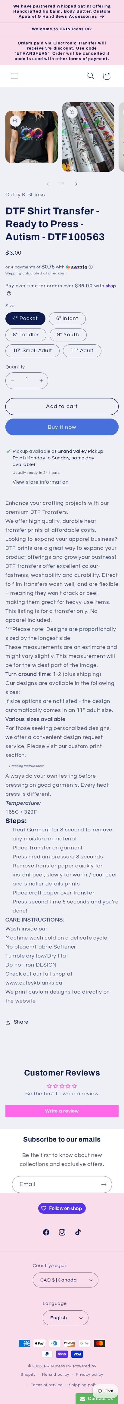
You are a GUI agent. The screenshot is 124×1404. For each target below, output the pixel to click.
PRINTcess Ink (58, 1366)
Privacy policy (89, 1374)
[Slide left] (47, 183)
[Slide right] (76, 183)
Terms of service (46, 1385)
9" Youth (68, 334)
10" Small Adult (32, 350)
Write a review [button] (62, 1111)
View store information (41, 482)
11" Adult (82, 350)
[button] (15, 76)
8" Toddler (26, 334)
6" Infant (67, 318)
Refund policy (55, 1374)
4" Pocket (25, 318)
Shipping (13, 273)
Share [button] (21, 1022)
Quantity (15, 367)
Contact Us (99, 1398)
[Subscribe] (104, 1184)
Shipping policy (84, 1385)
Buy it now (62, 427)
